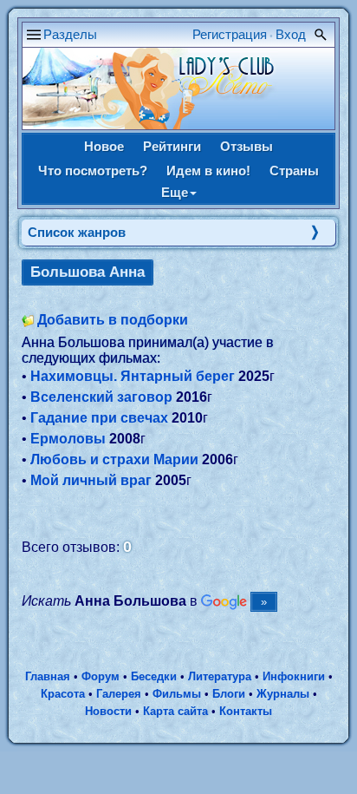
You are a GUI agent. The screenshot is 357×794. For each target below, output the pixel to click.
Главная (47, 676)
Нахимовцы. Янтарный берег (132, 376)
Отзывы (246, 146)
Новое (104, 146)
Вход (291, 34)
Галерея (118, 693)
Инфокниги (294, 676)
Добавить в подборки (112, 319)
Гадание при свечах (99, 417)
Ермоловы (68, 438)
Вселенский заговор (101, 397)
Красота (63, 693)
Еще (174, 192)
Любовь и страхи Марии (114, 459)
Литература (219, 676)
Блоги (228, 693)
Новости (108, 711)
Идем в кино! (208, 170)
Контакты (245, 711)
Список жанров (77, 232)
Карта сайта (175, 711)
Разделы (70, 34)
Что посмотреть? (92, 170)
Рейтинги (172, 146)
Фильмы (177, 693)
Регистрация (229, 34)
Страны (294, 170)
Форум (100, 676)
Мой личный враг (91, 480)
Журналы (282, 693)
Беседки (154, 676)
